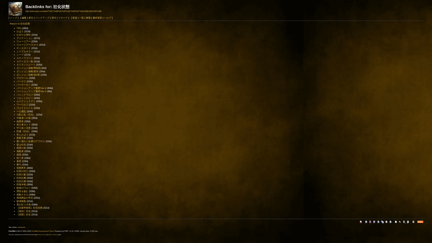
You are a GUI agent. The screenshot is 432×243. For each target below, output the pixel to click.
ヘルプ (107, 17)
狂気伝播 (21, 181)
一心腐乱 (21, 111)
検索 (88, 17)
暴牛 (19, 164)
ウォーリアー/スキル (27, 44)
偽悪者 (20, 121)
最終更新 (97, 17)
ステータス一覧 (25, 61)
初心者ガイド (24, 124)
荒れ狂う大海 (24, 204)
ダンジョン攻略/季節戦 (29, 68)
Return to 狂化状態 (20, 23)
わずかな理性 (24, 34)
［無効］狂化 (24, 211)
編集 (24, 17)
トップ (13, 17)
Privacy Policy (42, 234)
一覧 (81, 17)
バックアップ (42, 17)
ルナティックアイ (26, 101)
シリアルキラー (25, 51)
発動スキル (22, 194)
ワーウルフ (22, 104)
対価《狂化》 (24, 131)
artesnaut (21, 227)
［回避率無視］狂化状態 (30, 207)
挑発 (19, 154)
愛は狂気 (21, 144)
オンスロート (24, 48)
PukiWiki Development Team (43, 231)
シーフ (20, 54)
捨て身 (20, 158)
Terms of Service (53, 234)
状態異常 (21, 168)
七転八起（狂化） (26, 114)
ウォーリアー (24, 41)
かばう (20, 31)
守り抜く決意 (24, 128)
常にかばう (22, 134)
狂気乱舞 (21, 178)
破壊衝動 (21, 201)
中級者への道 (24, 118)
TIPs (19, 28)
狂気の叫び (22, 171)
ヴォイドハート (25, 108)
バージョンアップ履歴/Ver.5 (31, 91)
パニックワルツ (25, 94)
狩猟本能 (21, 184)
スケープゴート (25, 58)
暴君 (19, 161)
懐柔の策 (21, 147)
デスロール (22, 78)
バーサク (21, 81)
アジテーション (25, 38)
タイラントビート (26, 64)
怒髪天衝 (21, 138)
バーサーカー (24, 84)
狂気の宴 (21, 174)
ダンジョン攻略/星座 (27, 71)
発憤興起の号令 (25, 197)
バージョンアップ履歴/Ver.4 (31, 88)
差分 (31, 17)
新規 (74, 17)
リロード (63, 17)
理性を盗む (22, 191)
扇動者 (20, 151)
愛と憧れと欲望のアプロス (31, 141)
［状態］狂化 (24, 214)
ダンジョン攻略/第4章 (28, 74)
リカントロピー (25, 98)
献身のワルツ (24, 187)
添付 (53, 17)
